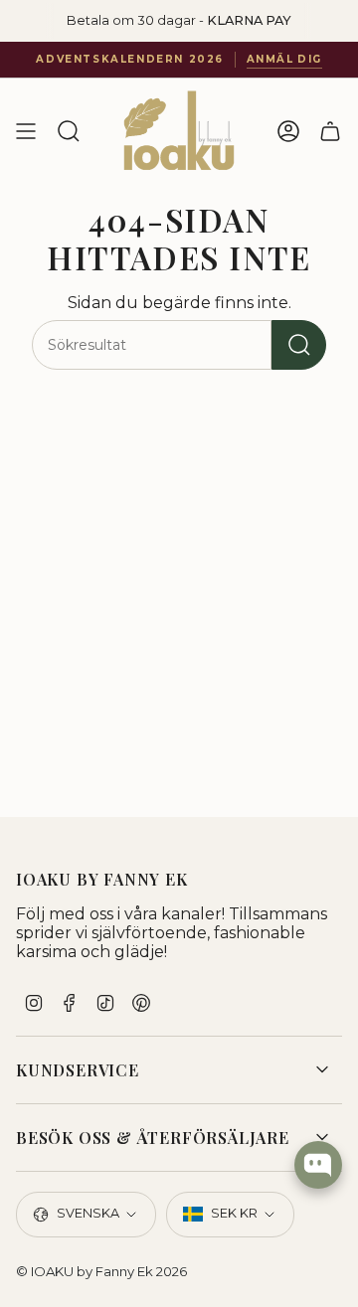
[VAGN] (330, 131)
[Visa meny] (26, 131)
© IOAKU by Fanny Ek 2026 (101, 1271)
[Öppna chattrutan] (318, 1165)
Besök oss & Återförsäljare (152, 1137)
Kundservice (77, 1070)
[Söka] (298, 345)
